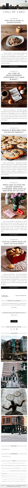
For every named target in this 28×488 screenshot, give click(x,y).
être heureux (24, 481)
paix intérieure (25, 475)
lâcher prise (25, 473)
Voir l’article (14, 66)
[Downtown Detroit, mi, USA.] (14, 429)
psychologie (15, 477)
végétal (25, 479)
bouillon (25, 468)
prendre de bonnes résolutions (10, 477)
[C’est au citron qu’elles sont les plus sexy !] (14, 271)
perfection (2, 477)
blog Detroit (4, 468)
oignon (17, 475)
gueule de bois (20, 473)
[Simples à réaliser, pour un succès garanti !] (14, 160)
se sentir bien (12, 479)
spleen (16, 479)
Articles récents (21, 295)
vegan (19, 479)
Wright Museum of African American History (11, 481)
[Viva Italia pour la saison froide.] (14, 50)
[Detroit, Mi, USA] (14, 402)
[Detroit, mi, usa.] (14, 375)
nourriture (14, 476)
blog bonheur (22, 465)
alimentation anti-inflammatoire (19, 463)
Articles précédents (5, 296)
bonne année (21, 468)
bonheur (16, 468)
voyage (22, 479)
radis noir (18, 477)
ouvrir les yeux (20, 475)
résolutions (9, 479)
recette (22, 477)
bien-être (4, 465)
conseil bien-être (15, 470)
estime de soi (15, 473)
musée (10, 476)
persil (5, 477)
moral (7, 476)
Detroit (10, 473)
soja (15, 479)
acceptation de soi (5, 463)
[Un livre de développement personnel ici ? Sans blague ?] (14, 107)
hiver (23, 473)
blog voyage (11, 468)
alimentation (10, 463)
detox (8, 473)
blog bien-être (12, 465)
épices (21, 481)
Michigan (3, 476)
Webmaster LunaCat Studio (14, 486)
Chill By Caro (14, 12)
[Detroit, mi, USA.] (14, 349)
